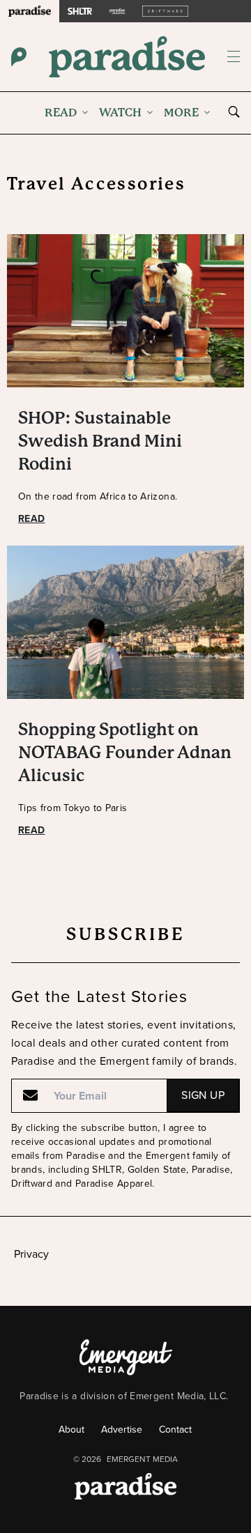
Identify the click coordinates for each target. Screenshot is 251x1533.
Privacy (31, 1254)
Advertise (121, 1429)
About (71, 1429)
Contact (175, 1429)
